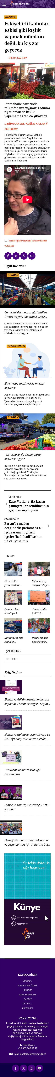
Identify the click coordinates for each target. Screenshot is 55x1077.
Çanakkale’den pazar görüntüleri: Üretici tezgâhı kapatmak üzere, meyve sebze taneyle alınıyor (26, 314)
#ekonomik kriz (39, 240)
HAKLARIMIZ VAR (27, 994)
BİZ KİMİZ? (27, 1008)
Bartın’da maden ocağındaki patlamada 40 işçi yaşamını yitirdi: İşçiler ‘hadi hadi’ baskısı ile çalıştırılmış (23, 532)
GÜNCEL (27, 981)
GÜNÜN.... (28, 1003)
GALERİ (27, 999)
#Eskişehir (9, 246)
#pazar (12, 240)
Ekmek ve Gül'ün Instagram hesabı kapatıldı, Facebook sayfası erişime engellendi (26, 703)
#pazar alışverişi (24, 240)
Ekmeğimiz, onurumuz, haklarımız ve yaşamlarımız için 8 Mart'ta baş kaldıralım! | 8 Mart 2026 (26, 844)
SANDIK (28, 990)
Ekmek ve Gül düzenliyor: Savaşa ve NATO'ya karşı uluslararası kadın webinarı (27, 739)
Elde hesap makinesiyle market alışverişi (24, 385)
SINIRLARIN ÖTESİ (27, 985)
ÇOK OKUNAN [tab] (13, 651)
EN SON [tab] (10, 556)
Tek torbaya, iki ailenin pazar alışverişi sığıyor (23, 457)
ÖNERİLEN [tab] (11, 659)
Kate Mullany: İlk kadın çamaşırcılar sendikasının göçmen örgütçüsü (29, 506)
